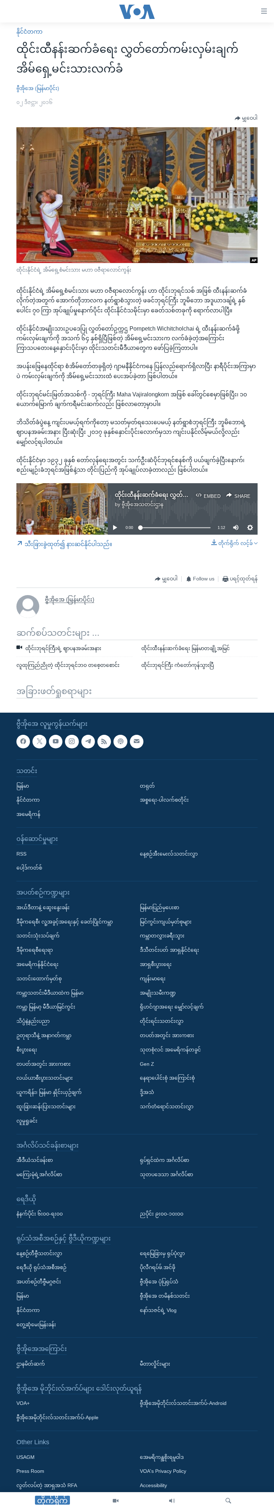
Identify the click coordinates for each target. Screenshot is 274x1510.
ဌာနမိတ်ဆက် (30, 1364)
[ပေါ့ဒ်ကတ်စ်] (120, 741)
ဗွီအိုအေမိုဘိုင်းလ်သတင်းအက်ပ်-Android (183, 1403)
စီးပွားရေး (26, 1050)
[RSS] (104, 741)
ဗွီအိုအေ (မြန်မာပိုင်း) (37, 88)
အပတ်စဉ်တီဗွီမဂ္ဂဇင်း (38, 1281)
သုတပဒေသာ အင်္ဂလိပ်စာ (166, 1174)
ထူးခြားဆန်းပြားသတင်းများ (46, 1106)
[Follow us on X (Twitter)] (39, 741)
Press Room (30, 1471)
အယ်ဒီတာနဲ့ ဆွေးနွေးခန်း (43, 907)
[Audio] (172, 1501)
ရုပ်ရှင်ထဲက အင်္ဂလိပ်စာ (164, 1160)
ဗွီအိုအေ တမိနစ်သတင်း (165, 1296)
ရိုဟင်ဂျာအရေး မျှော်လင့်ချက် (172, 1007)
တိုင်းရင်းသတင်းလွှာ (161, 1021)
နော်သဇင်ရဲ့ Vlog (158, 1310)
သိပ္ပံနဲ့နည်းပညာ (33, 1021)
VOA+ (23, 1403)
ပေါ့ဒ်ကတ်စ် (29, 868)
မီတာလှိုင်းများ (155, 1364)
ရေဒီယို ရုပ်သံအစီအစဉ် (41, 1267)
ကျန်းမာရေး (153, 978)
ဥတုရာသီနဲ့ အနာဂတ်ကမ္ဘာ (43, 1035)
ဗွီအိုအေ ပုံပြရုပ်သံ (159, 1281)
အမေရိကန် (28, 814)
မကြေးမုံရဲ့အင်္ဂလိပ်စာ (39, 1174)
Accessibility (153, 1485)
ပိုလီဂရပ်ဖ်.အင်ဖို (157, 1267)
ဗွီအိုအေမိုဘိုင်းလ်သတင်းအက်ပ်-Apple (57, 1417)
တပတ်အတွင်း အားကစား (43, 1063)
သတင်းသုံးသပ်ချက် (38, 936)
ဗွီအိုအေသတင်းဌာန (142, 504)
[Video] (115, 1501)
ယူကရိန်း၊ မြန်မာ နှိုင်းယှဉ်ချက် (49, 1092)
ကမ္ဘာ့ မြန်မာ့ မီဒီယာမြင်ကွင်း (45, 1007)
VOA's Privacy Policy (163, 1471)
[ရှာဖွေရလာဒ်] (228, 1501)
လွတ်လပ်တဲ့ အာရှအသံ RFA (46, 1485)
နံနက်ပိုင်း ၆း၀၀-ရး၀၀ (39, 1214)
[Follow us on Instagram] (71, 741)
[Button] (246, 118)
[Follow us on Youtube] (55, 741)
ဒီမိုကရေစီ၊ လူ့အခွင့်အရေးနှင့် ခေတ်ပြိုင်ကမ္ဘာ (64, 921)
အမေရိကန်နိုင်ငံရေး (37, 964)
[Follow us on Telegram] (88, 741)
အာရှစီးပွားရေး (156, 964)
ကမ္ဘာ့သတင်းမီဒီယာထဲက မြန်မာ (49, 992)
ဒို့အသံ (147, 1092)
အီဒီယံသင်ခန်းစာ (34, 1160)
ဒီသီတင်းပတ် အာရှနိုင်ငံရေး (169, 950)
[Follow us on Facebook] (23, 741)
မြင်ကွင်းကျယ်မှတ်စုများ (166, 921)
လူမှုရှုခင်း (26, 1121)
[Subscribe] (136, 741)
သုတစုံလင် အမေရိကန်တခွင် (170, 1050)
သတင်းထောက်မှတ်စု (39, 978)
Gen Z (147, 1063)
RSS (21, 853)
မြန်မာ (22, 785)
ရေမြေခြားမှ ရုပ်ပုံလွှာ (162, 1253)
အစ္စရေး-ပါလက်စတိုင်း (164, 800)
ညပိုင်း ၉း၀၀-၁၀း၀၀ (161, 1214)
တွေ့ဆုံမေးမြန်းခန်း (36, 1324)
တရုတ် (147, 785)
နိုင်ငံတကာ (29, 32)
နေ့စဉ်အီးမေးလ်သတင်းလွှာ (169, 853)
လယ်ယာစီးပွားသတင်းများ (44, 1078)
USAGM (25, 1457)
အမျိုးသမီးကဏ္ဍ (158, 992)
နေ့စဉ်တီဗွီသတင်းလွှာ (39, 1253)
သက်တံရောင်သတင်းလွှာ (166, 1106)
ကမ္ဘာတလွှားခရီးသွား (162, 936)
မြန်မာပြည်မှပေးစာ (159, 907)
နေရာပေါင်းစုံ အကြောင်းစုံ (167, 1078)
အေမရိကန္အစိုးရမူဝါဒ (162, 1457)
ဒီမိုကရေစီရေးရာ (34, 950)
